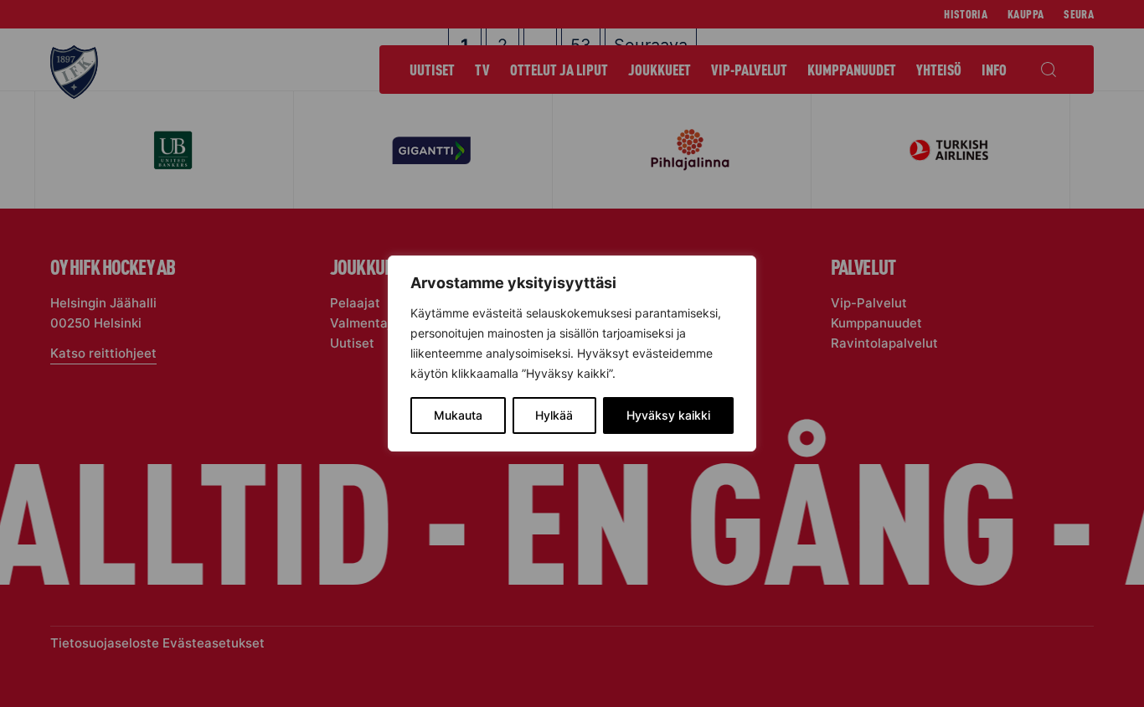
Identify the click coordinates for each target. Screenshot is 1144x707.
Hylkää (554, 415)
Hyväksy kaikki (668, 415)
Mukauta (458, 415)
